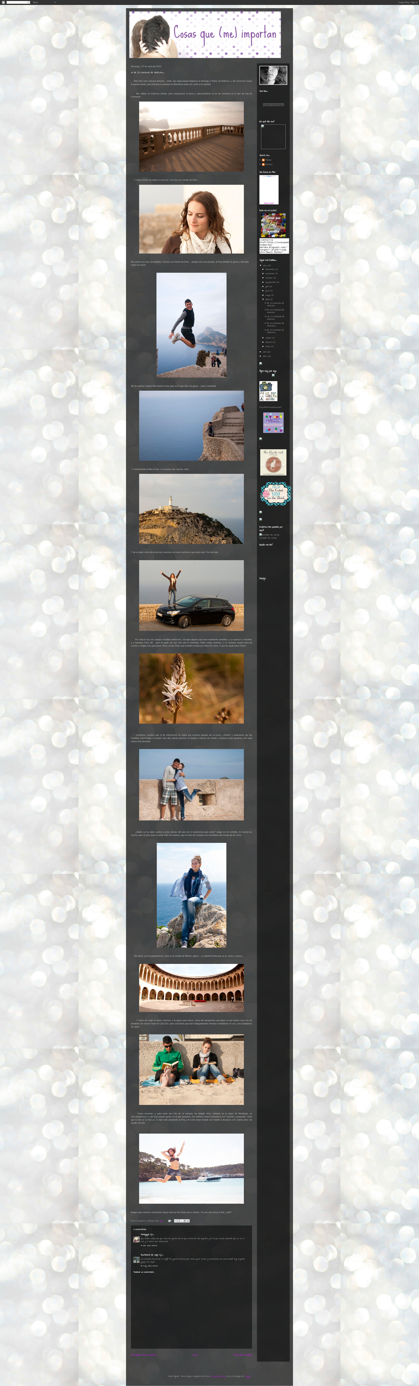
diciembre (270, 269)
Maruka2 (268, 164)
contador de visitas (268, 538)
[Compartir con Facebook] (185, 1221)
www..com (269, 176)
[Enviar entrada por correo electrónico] (169, 1220)
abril (267, 299)
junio (267, 290)
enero (268, 346)
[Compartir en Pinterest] (188, 1221)
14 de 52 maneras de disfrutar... (274, 324)
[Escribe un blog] (178, 1221)
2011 (265, 351)
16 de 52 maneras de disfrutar (274, 311)
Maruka (268, 160)
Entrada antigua (243, 1355)
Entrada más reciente (144, 1355)
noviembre (270, 273)
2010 (265, 356)
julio (267, 286)
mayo (268, 295)
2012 (265, 265)
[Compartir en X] (181, 1221)
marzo (268, 337)
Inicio (195, 1355)
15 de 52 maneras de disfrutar (274, 318)
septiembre (271, 282)
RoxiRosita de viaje (149, 1254)
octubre (269, 277)
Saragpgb (145, 1234)
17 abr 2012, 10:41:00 (149, 1245)
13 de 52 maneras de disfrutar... (274, 331)
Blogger (248, 1376)
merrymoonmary (218, 1376)
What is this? (269, 203)
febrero (269, 342)
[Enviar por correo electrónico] (175, 1221)
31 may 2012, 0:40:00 (149, 1265)
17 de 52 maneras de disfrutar (274, 304)
